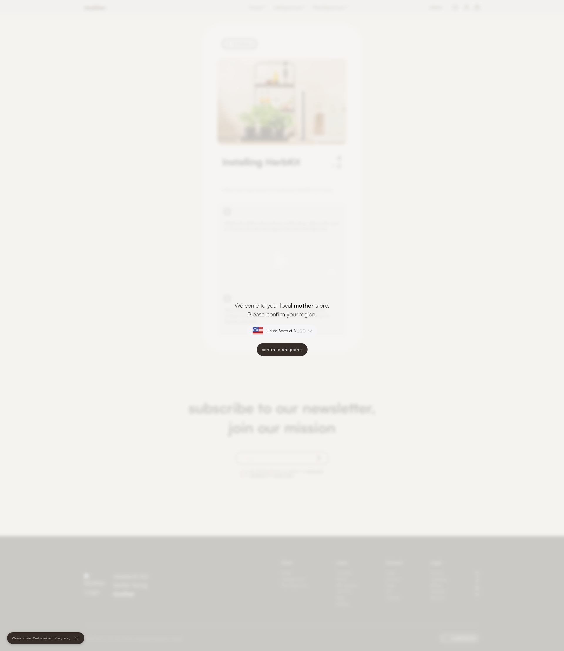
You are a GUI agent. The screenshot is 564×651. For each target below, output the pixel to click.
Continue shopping (282, 349)
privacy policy (62, 638)
